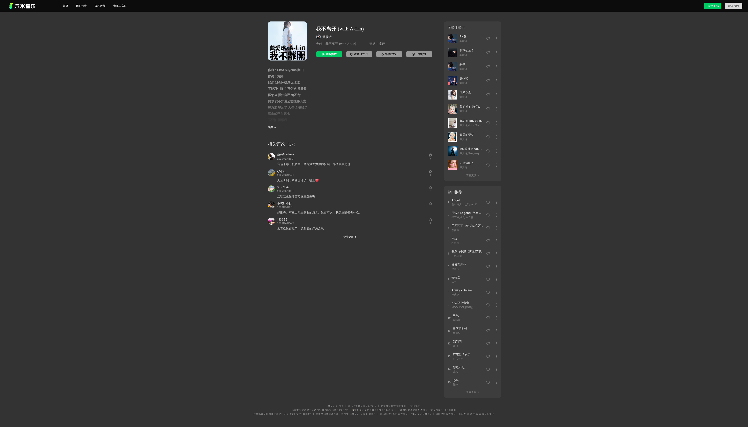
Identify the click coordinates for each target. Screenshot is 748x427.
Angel (456, 200)
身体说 (464, 78)
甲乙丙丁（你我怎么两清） (468, 226)
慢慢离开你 (459, 264)
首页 (65, 5)
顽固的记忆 (467, 135)
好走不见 (459, 367)
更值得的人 (467, 163)
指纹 (454, 238)
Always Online (462, 290)
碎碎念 (456, 277)
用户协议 (81, 5)
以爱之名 (465, 92)
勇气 (456, 316)
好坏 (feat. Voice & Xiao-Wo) (472, 121)
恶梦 (462, 64)
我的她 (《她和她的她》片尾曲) (472, 107)
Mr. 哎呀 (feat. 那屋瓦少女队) (472, 149)
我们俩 (457, 341)
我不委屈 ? (467, 50)
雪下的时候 (460, 328)
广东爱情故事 (461, 354)
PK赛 (463, 36)
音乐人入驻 (120, 5)
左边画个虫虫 (460, 303)
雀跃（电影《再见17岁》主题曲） (468, 251)
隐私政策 (100, 5)
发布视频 (733, 5)
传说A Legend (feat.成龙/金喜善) (468, 213)
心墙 (456, 380)
